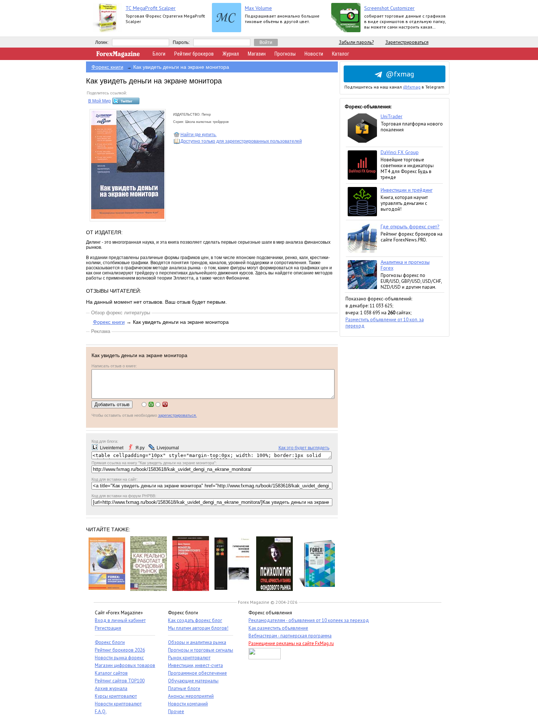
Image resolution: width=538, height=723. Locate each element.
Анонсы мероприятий (191, 696)
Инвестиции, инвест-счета (195, 665)
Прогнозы (285, 54)
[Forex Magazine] (118, 56)
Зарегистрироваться (407, 42)
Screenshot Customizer (389, 8)
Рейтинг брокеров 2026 (120, 650)
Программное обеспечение (197, 673)
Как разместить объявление (278, 628)
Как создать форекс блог (195, 620)
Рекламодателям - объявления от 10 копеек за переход (309, 620)
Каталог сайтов (111, 673)
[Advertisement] (394, 446)
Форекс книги (107, 67)
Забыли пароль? (356, 42)
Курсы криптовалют (116, 696)
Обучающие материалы (193, 681)
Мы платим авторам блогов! (198, 628)
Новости (314, 54)
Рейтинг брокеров (194, 54)
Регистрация (108, 628)
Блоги (159, 54)
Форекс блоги (110, 642)
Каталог (340, 54)
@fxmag (400, 74)
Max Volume (258, 8)
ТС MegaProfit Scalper (151, 8)
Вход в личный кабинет (120, 620)
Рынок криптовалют (189, 658)
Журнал (231, 54)
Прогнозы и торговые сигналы (200, 650)
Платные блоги (184, 688)
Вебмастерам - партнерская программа (290, 636)
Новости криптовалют (118, 704)
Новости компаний (188, 704)
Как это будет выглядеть (304, 447)
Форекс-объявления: (368, 106)
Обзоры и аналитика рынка (197, 642)
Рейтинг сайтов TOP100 (120, 681)
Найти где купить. (198, 134)
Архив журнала (111, 688)
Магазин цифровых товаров (125, 665)
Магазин (257, 54)
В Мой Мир (99, 101)
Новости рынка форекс (119, 658)
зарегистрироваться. (177, 415)
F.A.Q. (101, 711)
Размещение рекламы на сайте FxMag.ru (291, 643)
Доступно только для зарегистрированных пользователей (241, 141)
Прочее (176, 711)
